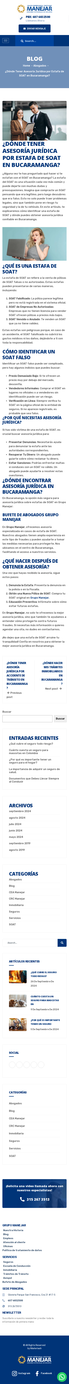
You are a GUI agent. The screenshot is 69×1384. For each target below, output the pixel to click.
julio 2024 (15, 824)
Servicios (15, 918)
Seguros (14, 911)
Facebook (46, 1373)
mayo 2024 (16, 836)
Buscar (6, 711)
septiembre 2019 (19, 843)
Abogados (15, 879)
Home (26, 65)
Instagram (24, 1373)
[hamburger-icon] (5, 40)
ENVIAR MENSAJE (36, 28)
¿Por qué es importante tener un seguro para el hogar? (30, 761)
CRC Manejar (17, 898)
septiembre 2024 (20, 811)
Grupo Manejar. (39, 597)
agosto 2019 (17, 849)
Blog (12, 885)
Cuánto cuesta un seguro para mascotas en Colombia (28, 752)
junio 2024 (15, 830)
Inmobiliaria (16, 905)
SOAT (12, 924)
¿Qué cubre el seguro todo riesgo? (31, 743)
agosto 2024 (17, 817)
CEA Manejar (17, 892)
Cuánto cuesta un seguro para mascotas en (45, 1000)
